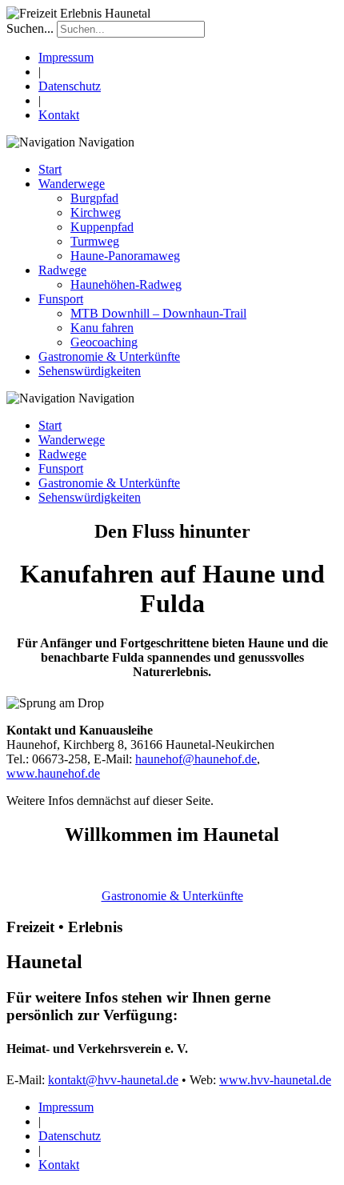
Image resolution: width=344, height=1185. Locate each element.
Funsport (60, 299)
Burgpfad (94, 198)
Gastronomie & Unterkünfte (109, 356)
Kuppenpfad (102, 227)
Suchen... (30, 28)
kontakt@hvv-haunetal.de (113, 1080)
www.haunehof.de (53, 773)
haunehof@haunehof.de (196, 759)
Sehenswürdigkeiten (89, 371)
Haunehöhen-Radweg (126, 284)
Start (50, 169)
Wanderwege (71, 183)
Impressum (66, 57)
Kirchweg (95, 212)
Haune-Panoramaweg (125, 255)
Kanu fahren (102, 327)
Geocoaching (104, 342)
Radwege (62, 270)
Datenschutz (69, 86)
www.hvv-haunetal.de (275, 1080)
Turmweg (94, 241)
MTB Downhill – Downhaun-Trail (158, 313)
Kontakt (58, 115)
